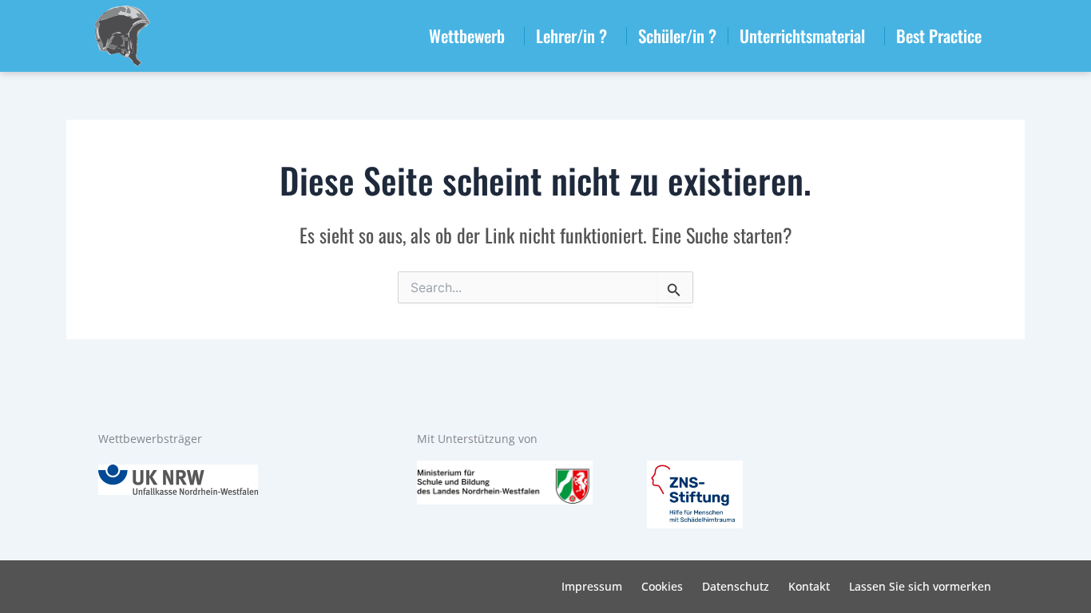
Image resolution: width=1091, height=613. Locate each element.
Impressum (591, 586)
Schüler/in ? (677, 35)
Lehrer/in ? (571, 35)
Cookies (662, 586)
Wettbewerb (467, 35)
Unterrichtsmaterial (802, 35)
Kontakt (809, 586)
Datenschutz (735, 586)
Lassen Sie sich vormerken (920, 586)
